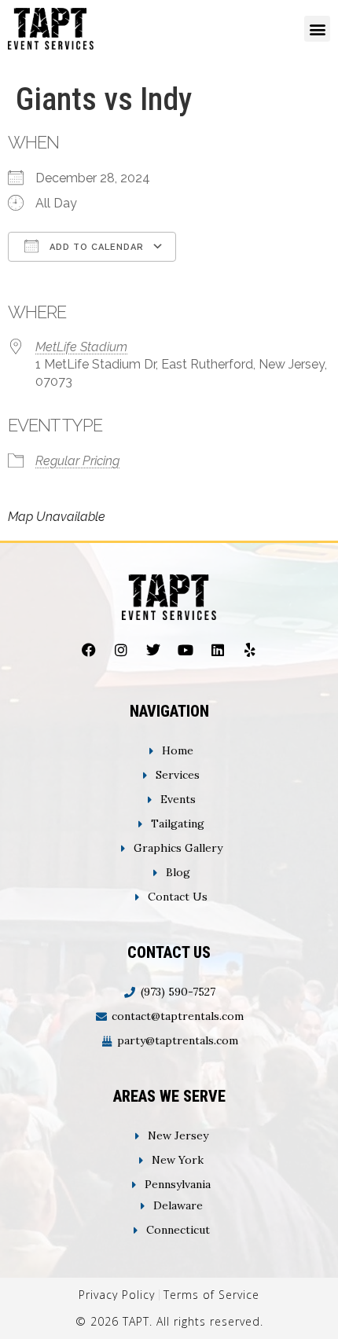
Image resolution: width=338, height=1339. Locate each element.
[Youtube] (185, 650)
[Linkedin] (218, 650)
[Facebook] (89, 650)
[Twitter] (153, 650)
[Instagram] (121, 650)
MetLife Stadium (81, 346)
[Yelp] (250, 650)
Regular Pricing (77, 460)
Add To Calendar (95, 247)
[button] (317, 29)
